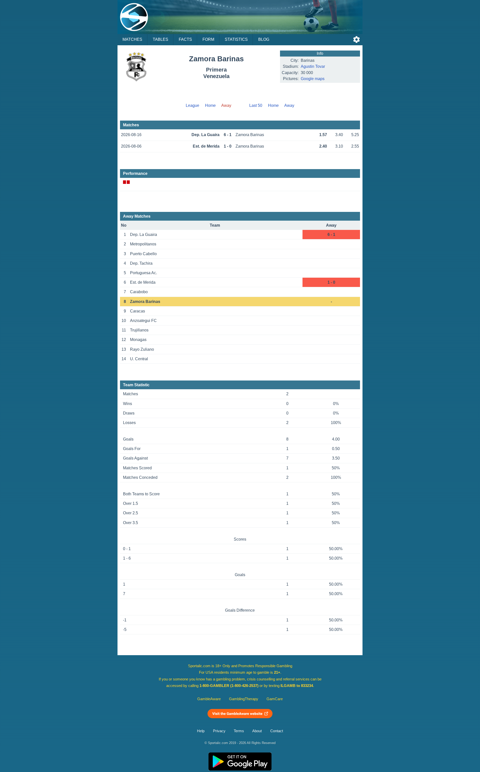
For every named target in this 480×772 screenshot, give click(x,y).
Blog (263, 39)
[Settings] (356, 40)
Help (200, 731)
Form (208, 39)
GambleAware (209, 699)
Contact (276, 731)
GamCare (274, 699)
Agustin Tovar (313, 66)
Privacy (219, 731)
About (257, 731)
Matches (132, 39)
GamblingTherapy (243, 699)
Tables (160, 39)
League (192, 105)
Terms (239, 731)
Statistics (236, 39)
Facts (185, 39)
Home (210, 105)
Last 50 (255, 105)
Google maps (312, 79)
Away (289, 105)
